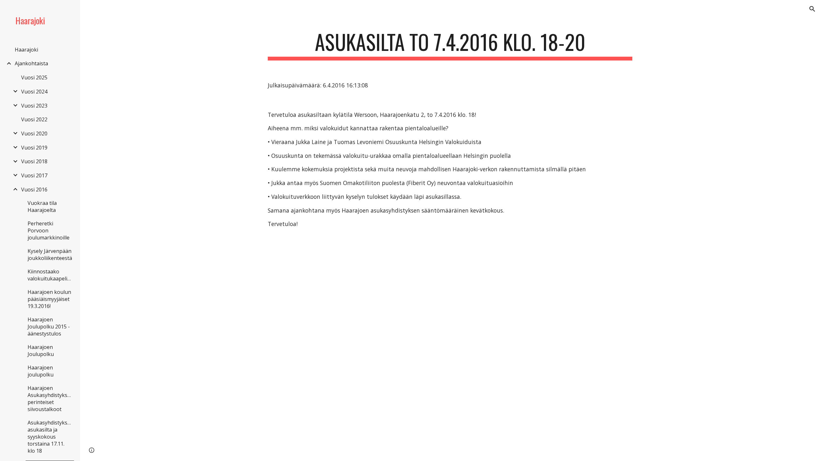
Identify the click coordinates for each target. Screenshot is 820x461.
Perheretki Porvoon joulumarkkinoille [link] (49, 230)
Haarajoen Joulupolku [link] (41, 351)
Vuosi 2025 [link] (34, 77)
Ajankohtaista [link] (31, 63)
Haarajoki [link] (26, 49)
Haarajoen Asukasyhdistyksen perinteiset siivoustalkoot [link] (50, 398)
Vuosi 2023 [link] (34, 105)
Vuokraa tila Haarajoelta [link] (42, 206)
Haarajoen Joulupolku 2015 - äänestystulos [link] (49, 326)
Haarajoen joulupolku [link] (40, 371)
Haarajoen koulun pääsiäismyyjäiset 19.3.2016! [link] (49, 299)
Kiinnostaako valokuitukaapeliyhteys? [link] (51, 275)
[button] (812, 9)
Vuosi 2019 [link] (34, 147)
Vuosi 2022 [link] (34, 119)
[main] (450, 45)
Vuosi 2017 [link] (34, 175)
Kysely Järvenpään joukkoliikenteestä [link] (50, 254)
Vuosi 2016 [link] (34, 189)
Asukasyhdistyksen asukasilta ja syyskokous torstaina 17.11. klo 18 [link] (50, 436)
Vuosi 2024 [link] (34, 91)
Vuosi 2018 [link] (34, 161)
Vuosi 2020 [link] (34, 133)
